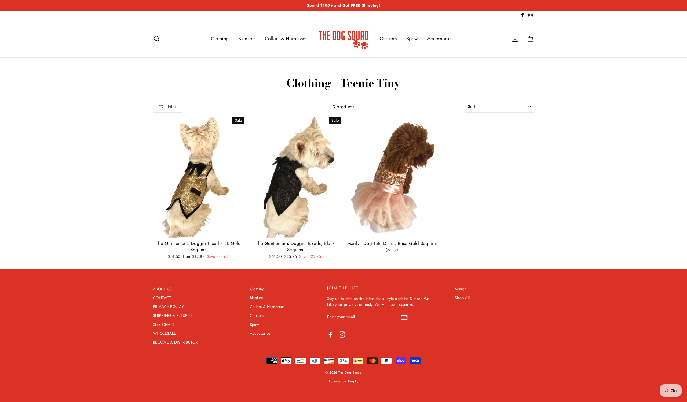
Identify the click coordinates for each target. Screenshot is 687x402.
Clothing (220, 38)
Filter (172, 106)
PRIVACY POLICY (168, 306)
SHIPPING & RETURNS (173, 315)
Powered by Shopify (344, 381)
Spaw (412, 38)
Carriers (388, 38)
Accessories (440, 38)
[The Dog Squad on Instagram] (342, 334)
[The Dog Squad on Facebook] (330, 334)
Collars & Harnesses (286, 38)
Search (461, 289)
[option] (343, 6)
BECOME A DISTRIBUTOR (175, 342)
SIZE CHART (164, 324)
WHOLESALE (164, 333)
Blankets (246, 38)
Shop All (462, 297)
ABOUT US (162, 289)
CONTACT (162, 297)
